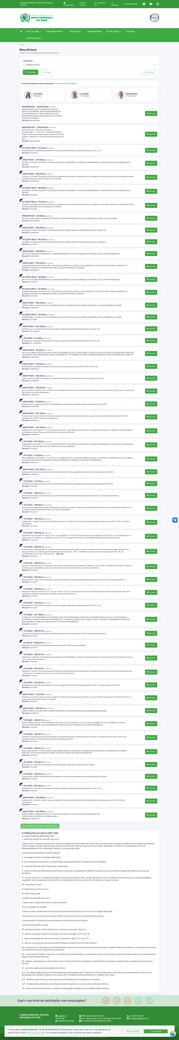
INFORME (130, 31)
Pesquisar (32, 72)
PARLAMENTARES (54, 31)
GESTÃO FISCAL (113, 31)
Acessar (152, 113)
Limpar (48, 72)
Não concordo (133, 1031)
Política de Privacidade (36, 1032)
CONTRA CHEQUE (33, 38)
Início (22, 45)
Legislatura (28, 61)
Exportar (150, 72)
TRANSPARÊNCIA (94, 31)
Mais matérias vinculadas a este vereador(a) (40, 826)
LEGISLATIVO (74, 31)
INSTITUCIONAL (32, 31)
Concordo (156, 1031)
